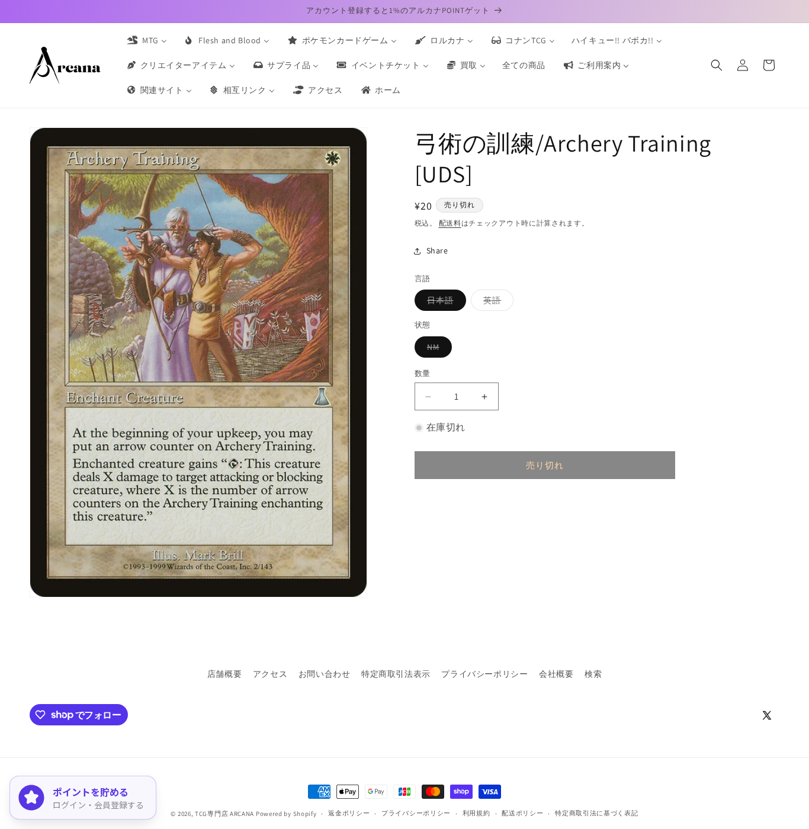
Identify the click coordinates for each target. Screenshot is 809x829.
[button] (717, 65)
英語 (496, 302)
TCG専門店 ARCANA (224, 813)
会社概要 (556, 674)
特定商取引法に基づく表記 (596, 813)
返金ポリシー (349, 813)
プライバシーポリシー (484, 674)
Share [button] (437, 250)
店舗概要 (224, 674)
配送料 (450, 223)
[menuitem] (146, 40)
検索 (593, 674)
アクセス (270, 674)
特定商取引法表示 (396, 674)
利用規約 (476, 813)
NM (437, 349)
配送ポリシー (522, 813)
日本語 (444, 302)
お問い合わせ (324, 674)
